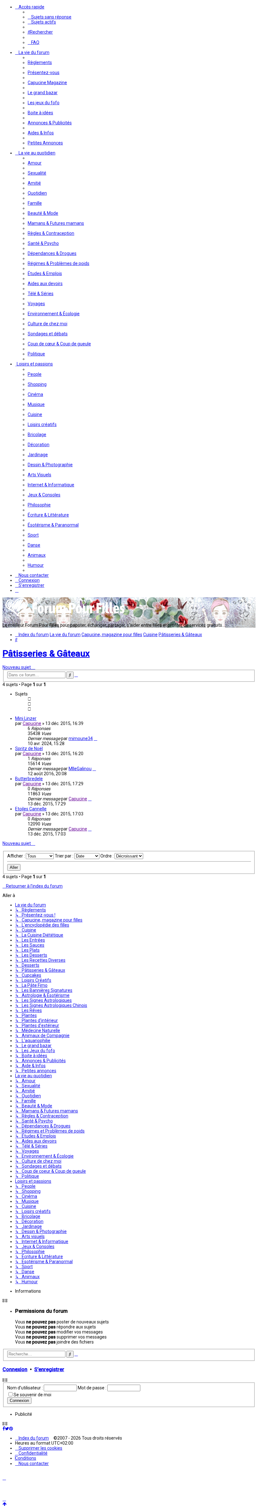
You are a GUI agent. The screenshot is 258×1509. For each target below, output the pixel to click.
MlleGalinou (80, 768)
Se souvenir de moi (32, 1394)
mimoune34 (81, 738)
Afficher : (16, 855)
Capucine (32, 723)
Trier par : (64, 855)
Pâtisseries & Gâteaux (46, 653)
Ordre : (107, 855)
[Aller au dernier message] (95, 738)
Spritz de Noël (29, 748)
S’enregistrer (49, 1369)
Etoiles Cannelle (31, 808)
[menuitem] (49, 16)
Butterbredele (29, 778)
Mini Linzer (25, 718)
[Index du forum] (65, 615)
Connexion (15, 1369)
